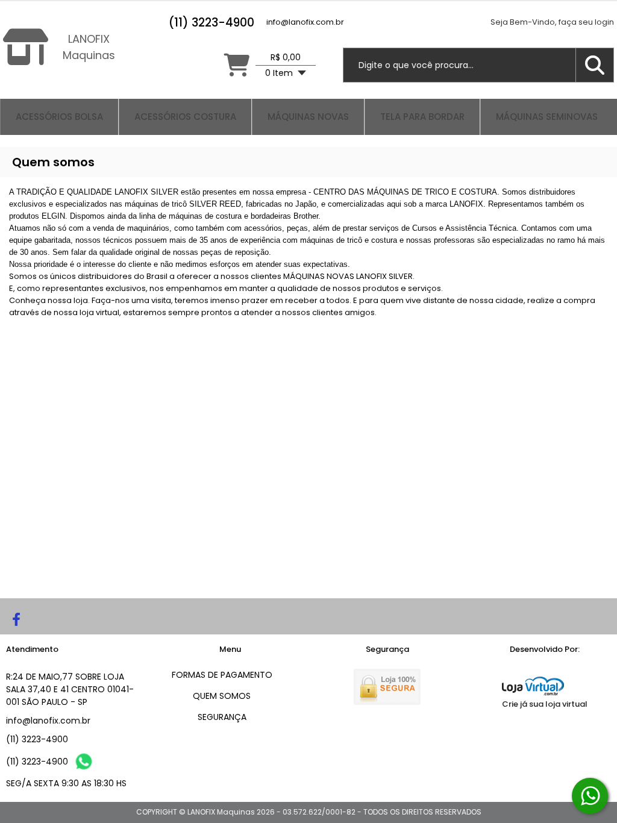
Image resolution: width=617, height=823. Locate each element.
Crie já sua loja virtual (544, 704)
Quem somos (222, 696)
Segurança (222, 717)
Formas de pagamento (222, 675)
